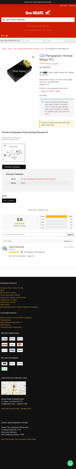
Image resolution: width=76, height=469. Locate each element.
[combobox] (38, 20)
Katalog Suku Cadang (8, 300)
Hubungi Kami (5, 320)
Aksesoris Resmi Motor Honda (11, 288)
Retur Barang (5, 325)
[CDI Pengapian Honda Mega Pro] (22, 252)
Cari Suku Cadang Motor (9, 40)
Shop (10, 49)
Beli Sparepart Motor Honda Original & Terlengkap (19, 307)
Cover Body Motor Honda (10, 295)
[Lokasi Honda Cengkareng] (13, 394)
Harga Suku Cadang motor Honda (13, 297)
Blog (2, 290)
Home (4, 49)
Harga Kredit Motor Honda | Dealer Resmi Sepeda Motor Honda (38, 12)
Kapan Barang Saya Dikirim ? (11, 322)
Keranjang (72, 5)
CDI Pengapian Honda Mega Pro (34, 252)
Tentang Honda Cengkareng (10, 327)
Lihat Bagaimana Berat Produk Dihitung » (41, 179)
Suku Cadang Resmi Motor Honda (26, 49)
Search (70, 234)
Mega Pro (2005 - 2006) (50, 91)
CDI (41, 49)
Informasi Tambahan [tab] (12, 167)
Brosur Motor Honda (8, 293)
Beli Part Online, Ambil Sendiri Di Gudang (15, 318)
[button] (3, 36)
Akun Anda (63, 5)
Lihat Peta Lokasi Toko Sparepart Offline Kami (18, 439)
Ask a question (9, 201)
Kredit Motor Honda (7, 302)
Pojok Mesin (5, 305)
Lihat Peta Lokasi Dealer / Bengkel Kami (16, 409)
